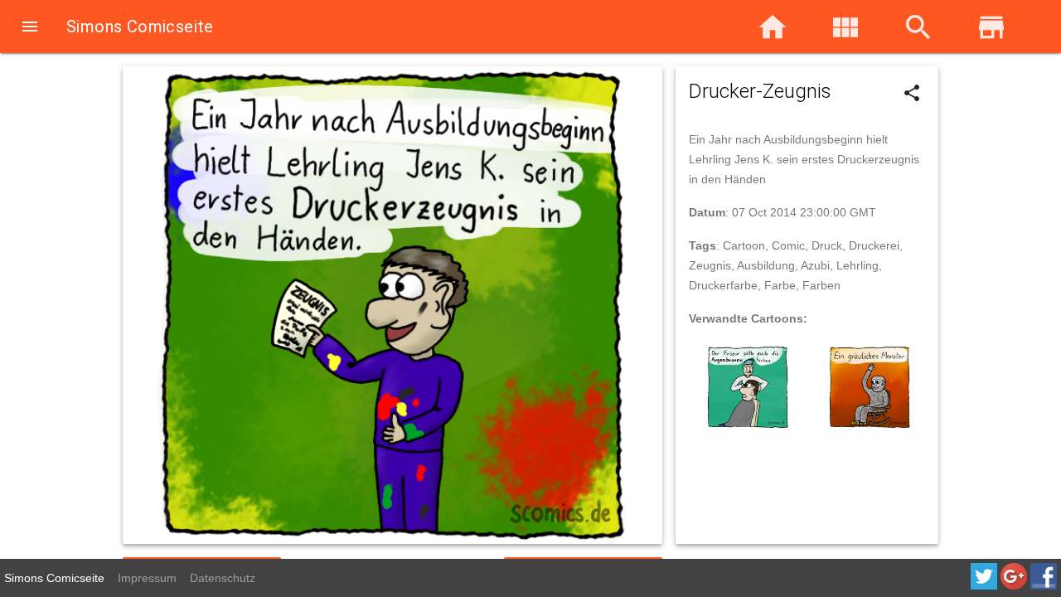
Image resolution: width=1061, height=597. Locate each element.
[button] (30, 28)
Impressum (147, 578)
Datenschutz (222, 578)
